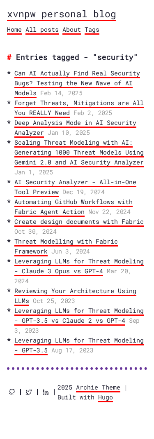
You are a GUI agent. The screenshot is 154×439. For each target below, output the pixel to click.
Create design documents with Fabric (79, 221)
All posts (42, 29)
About (71, 29)
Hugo (105, 397)
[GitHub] (12, 392)
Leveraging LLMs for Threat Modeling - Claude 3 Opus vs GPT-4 (79, 266)
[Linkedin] (46, 392)
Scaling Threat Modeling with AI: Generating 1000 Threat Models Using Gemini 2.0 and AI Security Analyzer (79, 152)
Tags (92, 29)
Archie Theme (98, 387)
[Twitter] (29, 392)
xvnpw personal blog (61, 13)
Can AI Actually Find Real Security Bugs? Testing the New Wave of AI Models (77, 83)
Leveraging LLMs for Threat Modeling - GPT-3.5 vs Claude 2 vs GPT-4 (79, 315)
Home (14, 29)
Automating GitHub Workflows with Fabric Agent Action (73, 206)
